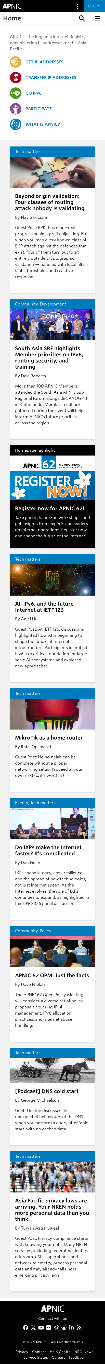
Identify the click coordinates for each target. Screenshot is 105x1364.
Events (21, 802)
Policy (45, 930)
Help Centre (60, 1351)
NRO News (83, 1351)
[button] (81, 18)
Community (26, 304)
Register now (74, 529)
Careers (58, 1357)
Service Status (35, 1357)
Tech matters (28, 151)
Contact (39, 1351)
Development (53, 304)
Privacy (22, 1351)
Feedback (77, 1357)
